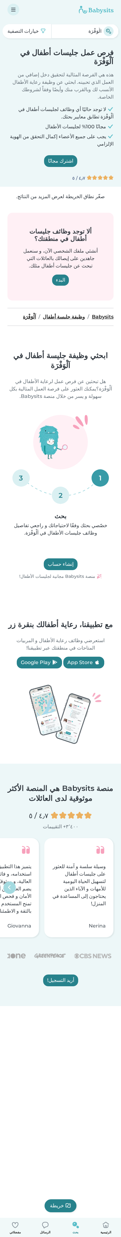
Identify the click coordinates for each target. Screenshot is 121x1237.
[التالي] (9, 887)
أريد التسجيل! (60, 980)
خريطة (57, 1206)
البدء (60, 280)
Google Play (36, 662)
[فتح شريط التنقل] (13, 9)
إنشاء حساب (61, 564)
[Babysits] (96, 9)
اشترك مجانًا (60, 161)
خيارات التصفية (23, 31)
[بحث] (109, 31)
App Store (80, 662)
